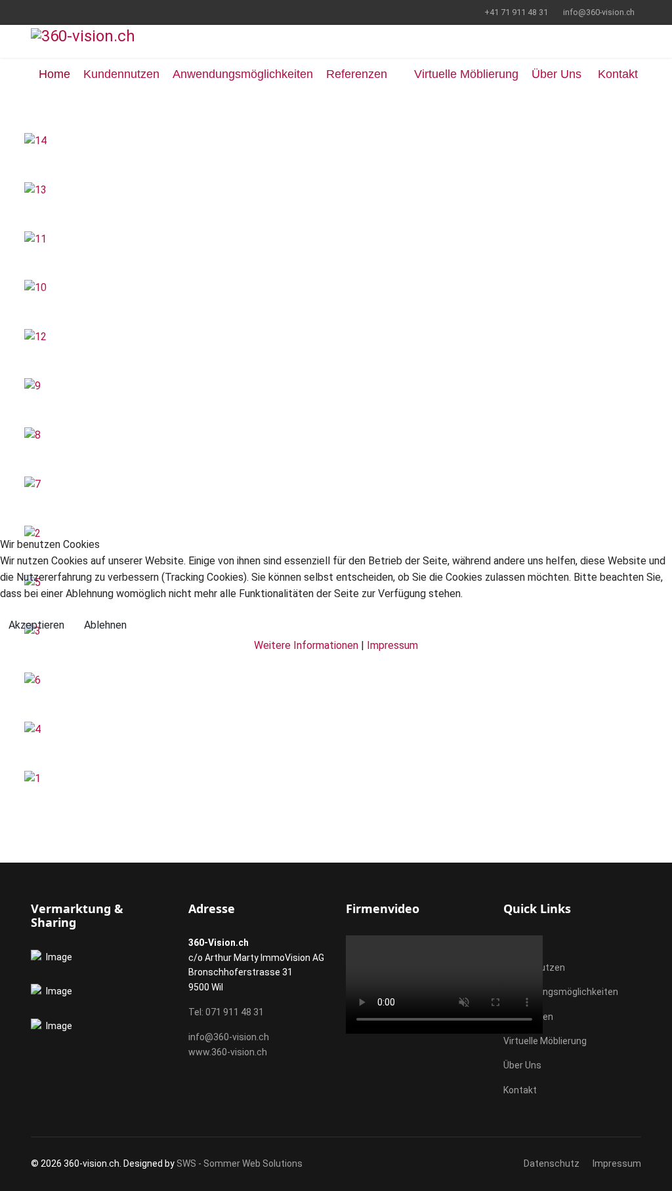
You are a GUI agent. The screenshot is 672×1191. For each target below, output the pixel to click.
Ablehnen (105, 625)
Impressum (392, 645)
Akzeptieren (36, 625)
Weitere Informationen (306, 645)
